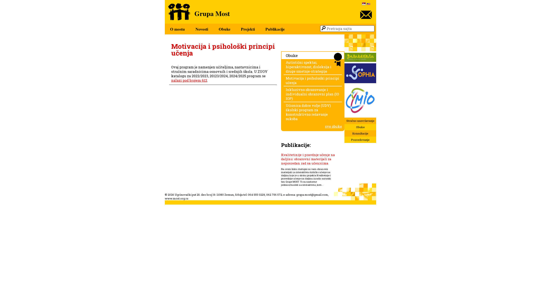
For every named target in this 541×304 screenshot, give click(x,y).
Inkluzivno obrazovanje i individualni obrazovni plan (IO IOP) (312, 94)
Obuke (224, 29)
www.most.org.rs (176, 198)
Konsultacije (360, 133)
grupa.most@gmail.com (312, 195)
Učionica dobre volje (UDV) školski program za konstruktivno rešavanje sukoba (308, 112)
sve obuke (333, 126)
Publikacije (275, 29)
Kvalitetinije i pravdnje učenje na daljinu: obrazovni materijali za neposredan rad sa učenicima (308, 159)
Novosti (201, 29)
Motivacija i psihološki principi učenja (312, 80)
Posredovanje (360, 140)
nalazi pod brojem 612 (189, 80)
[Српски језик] (364, 4)
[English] (368, 4)
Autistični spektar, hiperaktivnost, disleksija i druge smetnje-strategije (308, 66)
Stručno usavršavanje (360, 121)
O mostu (177, 29)
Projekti (248, 29)
